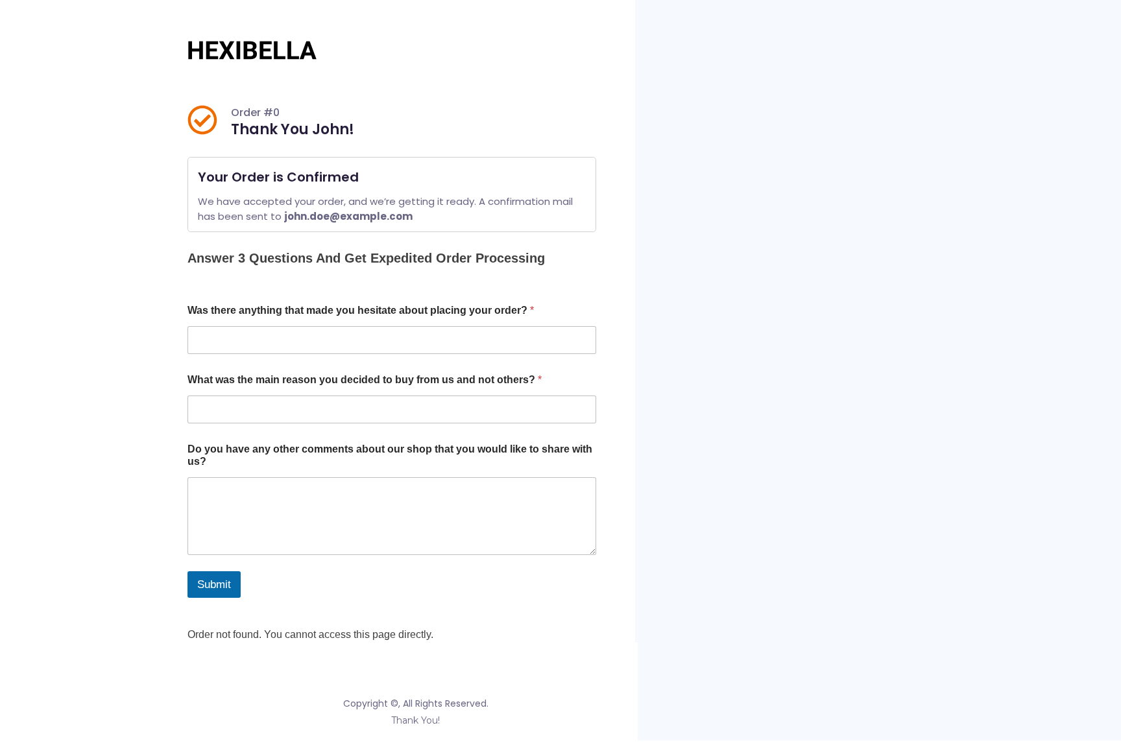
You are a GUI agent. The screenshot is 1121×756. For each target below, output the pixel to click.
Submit (214, 584)
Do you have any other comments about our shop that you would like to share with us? (389, 455)
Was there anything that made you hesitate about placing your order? (360, 310)
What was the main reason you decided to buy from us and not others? (364, 379)
